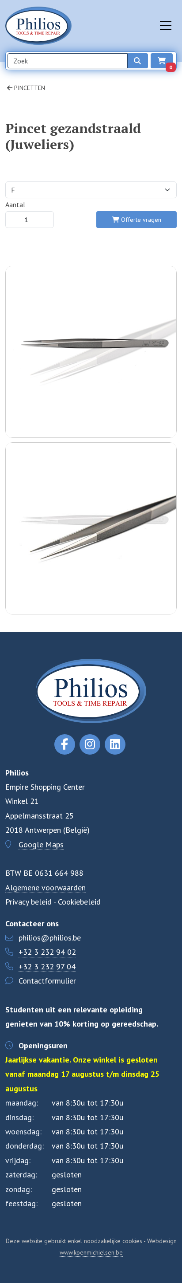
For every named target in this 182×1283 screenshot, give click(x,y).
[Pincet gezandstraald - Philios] (91, 573)
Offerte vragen (140, 220)
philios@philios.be (50, 938)
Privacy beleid (28, 902)
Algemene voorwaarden (45, 887)
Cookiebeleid (79, 902)
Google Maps (41, 844)
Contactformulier (47, 981)
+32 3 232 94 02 (47, 952)
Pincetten (28, 88)
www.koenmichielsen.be (91, 1252)
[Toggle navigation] (166, 26)
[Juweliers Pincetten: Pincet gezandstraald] (91, 396)
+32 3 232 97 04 (47, 966)
